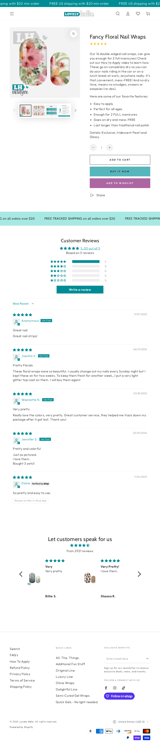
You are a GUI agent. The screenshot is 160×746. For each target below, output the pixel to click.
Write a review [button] (80, 290)
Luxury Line (64, 677)
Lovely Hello (27, 721)
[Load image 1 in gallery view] (25, 111)
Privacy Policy (20, 674)
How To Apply (20, 661)
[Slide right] (75, 110)
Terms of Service (22, 680)
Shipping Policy (21, 687)
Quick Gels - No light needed (77, 702)
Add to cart (119, 159)
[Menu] (12, 13)
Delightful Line (66, 689)
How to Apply (111, 63)
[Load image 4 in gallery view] (64, 111)
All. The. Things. (68, 658)
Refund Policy (20, 668)
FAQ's (14, 655)
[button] (118, 13)
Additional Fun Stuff (70, 664)
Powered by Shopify (21, 727)
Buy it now (120, 171)
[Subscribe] (148, 658)
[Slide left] (14, 110)
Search (15, 649)
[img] (22, 315)
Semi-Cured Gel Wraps (73, 695)
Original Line (65, 670)
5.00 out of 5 (90, 248)
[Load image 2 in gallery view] (38, 111)
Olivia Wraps (65, 683)
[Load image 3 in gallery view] (51, 111)
